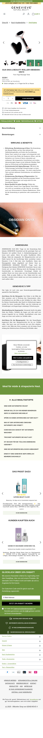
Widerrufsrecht (22, 683)
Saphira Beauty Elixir (21, 497)
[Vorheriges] (3, 42)
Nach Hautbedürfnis (8, 654)
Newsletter (13, 686)
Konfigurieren (22, 362)
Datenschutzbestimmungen (23, 608)
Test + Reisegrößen (8, 667)
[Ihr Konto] (28, 14)
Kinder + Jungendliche (9, 663)
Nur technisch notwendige (22, 365)
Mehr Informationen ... (21, 353)
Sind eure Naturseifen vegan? (16, 406)
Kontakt (33, 683)
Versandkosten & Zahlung (27, 680)
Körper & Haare (7, 645)
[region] (21, 46)
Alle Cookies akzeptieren (22, 358)
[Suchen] (23, 14)
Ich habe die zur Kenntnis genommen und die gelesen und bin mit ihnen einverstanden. (22, 611)
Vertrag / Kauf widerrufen (22, 692)
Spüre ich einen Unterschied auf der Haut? (21, 418)
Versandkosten (34, 699)
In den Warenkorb (28, 98)
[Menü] (4, 14)
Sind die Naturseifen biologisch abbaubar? (21, 449)
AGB (26, 611)
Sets (3, 650)
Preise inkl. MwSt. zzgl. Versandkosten (11, 81)
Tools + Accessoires (8, 659)
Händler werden (10, 680)
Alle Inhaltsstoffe (22, 400)
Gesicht (4, 641)
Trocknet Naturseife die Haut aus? (18, 437)
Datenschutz (10, 683)
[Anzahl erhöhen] (12, 98)
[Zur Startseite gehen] (21, 8)
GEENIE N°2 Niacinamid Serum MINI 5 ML (21, 546)
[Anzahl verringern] (4, 98)
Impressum (28, 686)
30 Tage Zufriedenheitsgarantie (21, 689)
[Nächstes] (39, 42)
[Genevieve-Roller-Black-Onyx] (21, 42)
